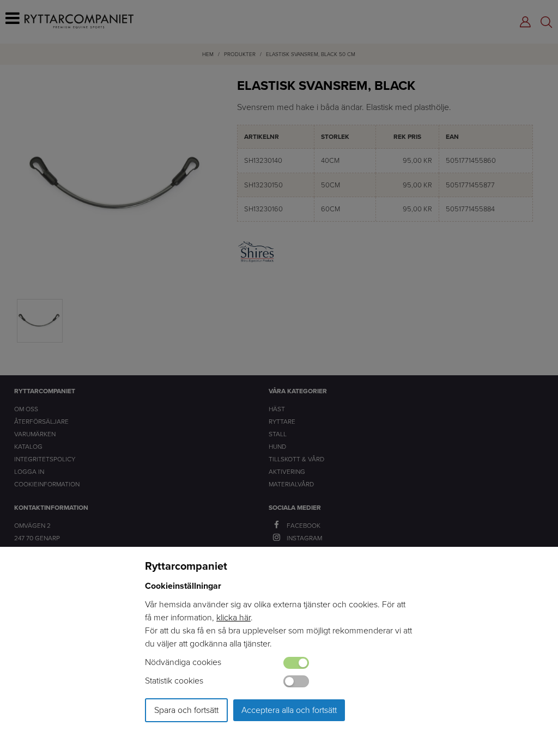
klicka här (233, 617)
